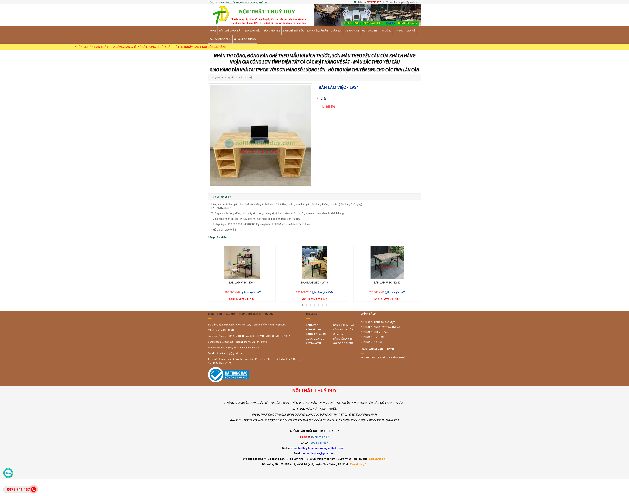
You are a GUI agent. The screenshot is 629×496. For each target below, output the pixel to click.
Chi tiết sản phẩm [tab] (222, 196)
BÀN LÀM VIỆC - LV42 (387, 282)
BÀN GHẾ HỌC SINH (343, 338)
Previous (204, 138)
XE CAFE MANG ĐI (315, 338)
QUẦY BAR (338, 334)
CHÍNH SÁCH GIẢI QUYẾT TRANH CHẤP (380, 327)
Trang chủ (215, 77)
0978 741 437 (374, 2)
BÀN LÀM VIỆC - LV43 (314, 282)
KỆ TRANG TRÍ (313, 343)
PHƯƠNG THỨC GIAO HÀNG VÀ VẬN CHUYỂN (383, 357)
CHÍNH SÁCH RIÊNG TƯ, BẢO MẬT (378, 322)
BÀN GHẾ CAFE (314, 329)
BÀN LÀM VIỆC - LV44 (242, 282)
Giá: (323, 98)
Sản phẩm (230, 77)
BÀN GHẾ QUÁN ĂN (316, 334)
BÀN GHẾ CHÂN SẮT (343, 325)
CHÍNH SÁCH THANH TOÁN (374, 332)
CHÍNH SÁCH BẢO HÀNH (373, 337)
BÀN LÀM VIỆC (246, 77)
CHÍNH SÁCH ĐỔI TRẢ (371, 342)
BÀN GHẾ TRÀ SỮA (343, 329)
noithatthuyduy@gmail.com (404, 2)
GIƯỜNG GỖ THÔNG (343, 343)
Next (317, 138)
